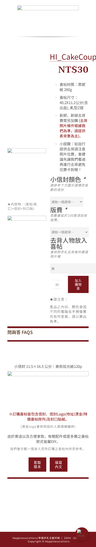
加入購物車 (78, 284)
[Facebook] (48, 526)
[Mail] (55, 526)
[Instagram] (41, 526)
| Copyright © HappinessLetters (54, 539)
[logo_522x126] (48, 7)
